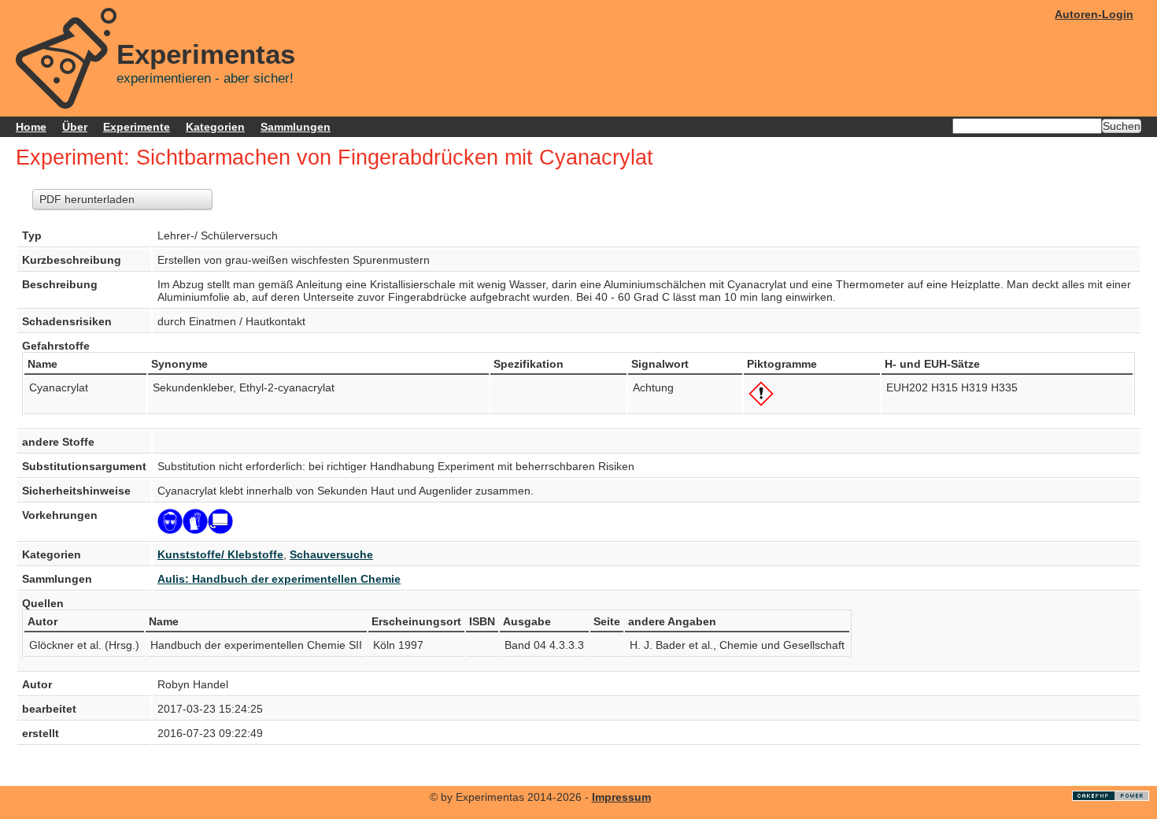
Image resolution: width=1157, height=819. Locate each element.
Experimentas (205, 54)
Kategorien (215, 126)
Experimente (136, 126)
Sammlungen (296, 126)
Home (31, 126)
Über (74, 126)
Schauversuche (331, 554)
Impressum (621, 797)
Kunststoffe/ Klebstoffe (220, 554)
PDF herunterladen (87, 199)
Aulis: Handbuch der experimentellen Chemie (279, 579)
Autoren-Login (1094, 14)
